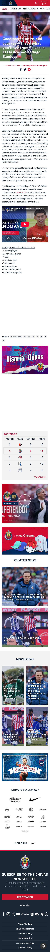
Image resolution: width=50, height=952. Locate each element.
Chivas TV (21, 192)
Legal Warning (25, 938)
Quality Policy (25, 947)
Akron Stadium (25, 924)
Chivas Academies (25, 928)
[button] (43, 946)
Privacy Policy (25, 933)
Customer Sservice (25, 943)
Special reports (30, 9)
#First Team (16, 336)
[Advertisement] (25, 303)
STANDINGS (39, 477)
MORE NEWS (16, 9)
